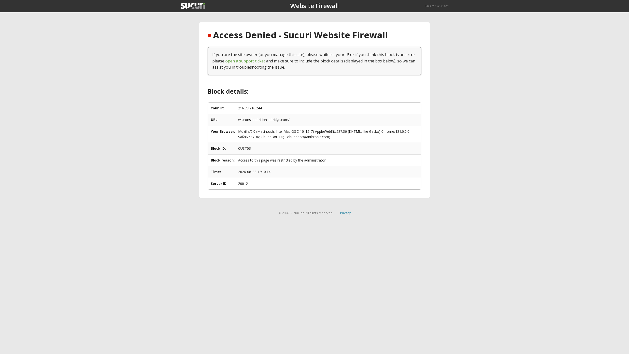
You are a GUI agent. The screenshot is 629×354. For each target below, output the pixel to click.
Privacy (345, 213)
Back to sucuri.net (436, 6)
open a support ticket (245, 61)
